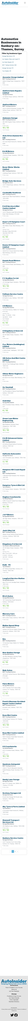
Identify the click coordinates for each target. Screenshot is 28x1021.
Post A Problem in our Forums (14, 987)
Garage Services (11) (7, 68)
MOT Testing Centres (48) (9, 65)
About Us (14, 989)
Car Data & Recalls (14, 998)
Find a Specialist (14, 999)
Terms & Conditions (21, 1009)
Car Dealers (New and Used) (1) (11, 59)
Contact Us (14, 1010)
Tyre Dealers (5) (6, 71)
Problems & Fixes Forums (14, 996)
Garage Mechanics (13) (8, 56)
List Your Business (14, 991)
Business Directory (14, 1001)
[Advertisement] (14, 23)
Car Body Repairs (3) (8, 62)
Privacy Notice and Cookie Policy (9, 1009)
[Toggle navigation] (25, 2)
